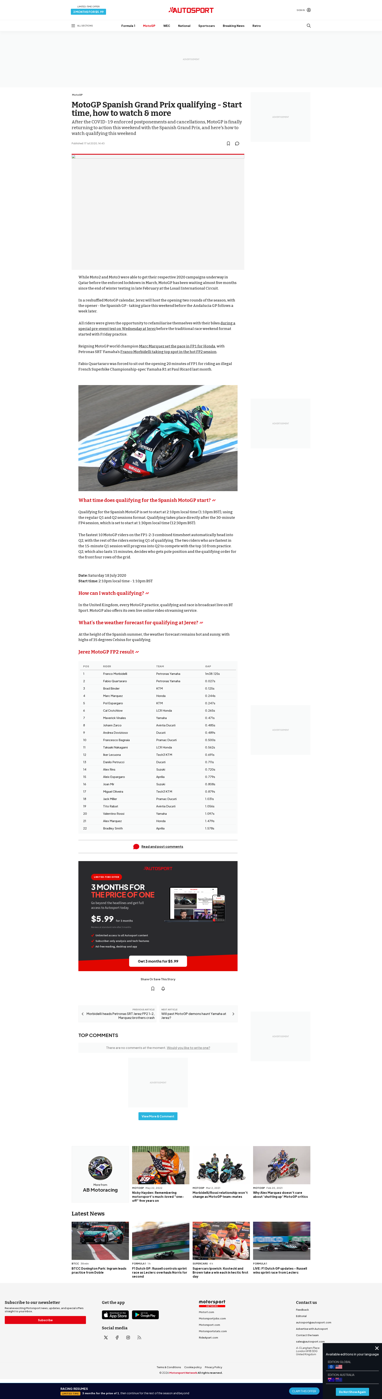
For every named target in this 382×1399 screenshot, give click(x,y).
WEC (166, 25)
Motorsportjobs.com (212, 1318)
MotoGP (149, 25)
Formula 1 (128, 25)
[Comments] (238, 143)
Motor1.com (206, 1312)
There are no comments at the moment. (158, 1048)
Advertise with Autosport (312, 1328)
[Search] (309, 26)
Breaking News (234, 25)
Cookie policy (193, 1367)
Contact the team (307, 1335)
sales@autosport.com (310, 1341)
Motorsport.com (209, 1324)
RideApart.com (208, 1337)
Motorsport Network (183, 1372)
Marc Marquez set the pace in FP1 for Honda (177, 346)
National (184, 25)
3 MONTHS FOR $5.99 (88, 12)
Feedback (302, 1309)
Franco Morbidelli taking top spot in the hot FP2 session (168, 352)
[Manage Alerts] (163, 989)
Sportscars (206, 25)
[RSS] (139, 1337)
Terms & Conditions (169, 1367)
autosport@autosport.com (313, 1322)
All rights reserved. (210, 1372)
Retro (256, 25)
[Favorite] (228, 143)
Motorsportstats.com (213, 1331)
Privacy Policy (213, 1367)
